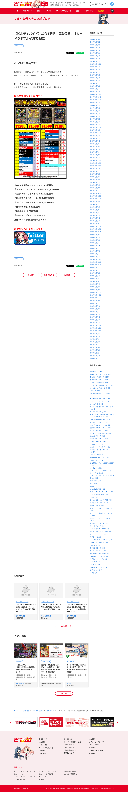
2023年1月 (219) (95, 157)
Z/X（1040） (94, 483)
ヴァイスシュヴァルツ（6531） (100, 382)
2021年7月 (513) (95, 207)
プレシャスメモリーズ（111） (99, 494)
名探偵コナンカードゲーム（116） (101, 428)
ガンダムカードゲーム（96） (99, 422)
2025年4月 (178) (95, 83)
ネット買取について (70, 747)
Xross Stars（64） (96, 481)
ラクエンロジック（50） (98, 548)
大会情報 (42, 742)
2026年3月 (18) (95, 53)
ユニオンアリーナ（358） (98, 436)
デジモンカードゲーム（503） (99, 439)
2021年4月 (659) (95, 215)
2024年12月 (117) (95, 94)
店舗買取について (69, 745)
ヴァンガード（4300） (97, 404)
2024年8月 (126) (95, 105)
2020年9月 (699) (95, 234)
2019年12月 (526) (95, 259)
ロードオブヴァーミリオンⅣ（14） (101, 540)
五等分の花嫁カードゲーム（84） (100, 398)
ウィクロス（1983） (96, 468)
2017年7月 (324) (95, 339)
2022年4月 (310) (95, 182)
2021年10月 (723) (95, 199)
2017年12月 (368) (95, 325)
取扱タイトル (27, 11)
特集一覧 (92, 748)
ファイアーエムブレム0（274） (100, 503)
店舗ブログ (50, 711)
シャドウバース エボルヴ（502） (100, 401)
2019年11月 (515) (95, 262)
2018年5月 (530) (95, 311)
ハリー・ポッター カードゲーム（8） (102, 492)
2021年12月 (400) (95, 193)
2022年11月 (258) (95, 163)
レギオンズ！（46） (96, 570)
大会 (38, 11)
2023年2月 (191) (95, 155)
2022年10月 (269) (95, 166)
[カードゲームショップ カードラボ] (23, 5)
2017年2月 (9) (94, 353)
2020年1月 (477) (95, 256)
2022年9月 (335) (95, 168)
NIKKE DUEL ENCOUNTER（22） (100, 457)
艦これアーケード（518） (98, 534)
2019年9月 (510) (95, 267)
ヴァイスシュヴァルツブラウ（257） (101, 385)
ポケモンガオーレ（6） (97, 564)
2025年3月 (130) (95, 86)
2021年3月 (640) (95, 218)
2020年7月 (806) (95, 240)
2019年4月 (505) (95, 281)
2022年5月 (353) (95, 179)
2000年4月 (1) (94, 358)
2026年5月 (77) (95, 47)
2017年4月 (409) (95, 347)
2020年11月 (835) (95, 229)
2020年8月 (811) (95, 237)
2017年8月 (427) (95, 336)
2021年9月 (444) (95, 201)
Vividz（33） (94, 486)
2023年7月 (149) (95, 141)
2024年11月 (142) (95, 97)
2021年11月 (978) (95, 196)
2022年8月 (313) (95, 171)
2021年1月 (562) (95, 223)
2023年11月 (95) (95, 130)
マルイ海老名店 (20, 616)
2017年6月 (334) (95, 342)
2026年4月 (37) (95, 50)
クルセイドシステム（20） (98, 551)
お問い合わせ (27, 788)
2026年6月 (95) (95, 45)
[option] (26, 722)
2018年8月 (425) (95, 303)
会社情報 (17, 788)
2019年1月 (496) (95, 290)
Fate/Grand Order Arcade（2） (100, 553)
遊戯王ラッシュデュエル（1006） (100, 374)
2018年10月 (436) (95, 298)
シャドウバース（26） (97, 562)
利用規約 (92, 753)
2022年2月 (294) (95, 188)
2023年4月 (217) (95, 149)
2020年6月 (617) (95, 243)
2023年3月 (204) (95, 152)
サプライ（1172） (96, 537)
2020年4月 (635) (95, 248)
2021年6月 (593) (95, 210)
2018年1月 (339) (95, 322)
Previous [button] (11, 722)
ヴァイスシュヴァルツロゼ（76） (100, 388)
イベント (48, 11)
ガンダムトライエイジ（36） (99, 523)
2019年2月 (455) (95, 287)
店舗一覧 (26, 711)
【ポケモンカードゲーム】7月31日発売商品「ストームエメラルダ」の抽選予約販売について (26, 608)
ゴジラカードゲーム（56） (98, 441)
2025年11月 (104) (95, 64)
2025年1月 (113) (95, 91)
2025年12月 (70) (95, 61)
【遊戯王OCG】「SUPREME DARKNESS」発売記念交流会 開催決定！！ (26, 668)
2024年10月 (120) (95, 100)
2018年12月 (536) (95, 292)
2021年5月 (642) (95, 212)
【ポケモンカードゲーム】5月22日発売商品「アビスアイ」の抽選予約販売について (51, 608)
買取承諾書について (70, 750)
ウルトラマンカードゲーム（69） (100, 425)
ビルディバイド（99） (97, 444)
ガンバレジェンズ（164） (98, 526)
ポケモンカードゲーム (22, 601)
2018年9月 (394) (95, 300)
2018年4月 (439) (95, 314)
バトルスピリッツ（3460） (98, 412)
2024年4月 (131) (95, 116)
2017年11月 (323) (95, 328)
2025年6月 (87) (95, 78)
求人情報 (92, 739)
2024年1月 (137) (95, 124)
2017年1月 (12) (95, 355)
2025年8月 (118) (95, 72)
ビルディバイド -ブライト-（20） (100, 447)
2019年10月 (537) (95, 265)
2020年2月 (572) (95, 254)
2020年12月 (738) (95, 226)
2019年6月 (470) (95, 276)
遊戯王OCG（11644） (97, 371)
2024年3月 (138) (95, 119)
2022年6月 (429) (95, 177)
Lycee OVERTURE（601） (98, 489)
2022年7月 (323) (95, 174)
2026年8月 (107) (95, 39)
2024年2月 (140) (95, 122)
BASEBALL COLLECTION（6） (99, 556)
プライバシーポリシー (96, 750)
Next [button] (117, 722)
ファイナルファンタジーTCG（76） (101, 500)
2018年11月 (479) (95, 295)
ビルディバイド (19, 46)
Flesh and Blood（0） (97, 455)
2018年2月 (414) (95, 320)
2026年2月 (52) (95, 56)
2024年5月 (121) (95, 113)
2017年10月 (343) (95, 331)
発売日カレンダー (69, 753)
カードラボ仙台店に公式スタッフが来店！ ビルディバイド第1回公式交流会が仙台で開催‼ (77, 668)
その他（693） (94, 573)
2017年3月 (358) (95, 350)
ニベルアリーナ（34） (97, 460)
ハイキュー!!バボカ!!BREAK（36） (101, 433)
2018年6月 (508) (95, 309)
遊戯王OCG (19, 661)
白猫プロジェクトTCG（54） (99, 567)
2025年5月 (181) (95, 80)
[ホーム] (17, 11)
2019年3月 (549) (95, 284)
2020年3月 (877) (95, 251)
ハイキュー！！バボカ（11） (99, 559)
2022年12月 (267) (95, 160)
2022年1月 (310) (95, 190)
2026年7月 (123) (95, 42)
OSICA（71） (94, 497)
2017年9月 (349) (95, 333)
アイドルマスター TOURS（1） (100, 529)
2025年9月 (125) (95, 69)
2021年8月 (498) (95, 204)
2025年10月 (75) (95, 67)
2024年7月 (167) (95, 108)
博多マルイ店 (20, 683)
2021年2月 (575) (95, 221)
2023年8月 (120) (95, 138)
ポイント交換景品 (95, 745)
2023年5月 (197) (95, 146)
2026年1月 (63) (95, 58)
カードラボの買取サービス (72, 742)
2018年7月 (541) (95, 306)
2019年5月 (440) (95, 278)
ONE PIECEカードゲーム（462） (100, 419)
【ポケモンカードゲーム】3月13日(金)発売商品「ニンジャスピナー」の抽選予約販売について (77, 608)
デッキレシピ (88, 11)
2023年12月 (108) (95, 127)
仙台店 (69, 683)
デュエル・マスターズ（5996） (100, 377)
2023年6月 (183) (95, 144)
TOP (17, 711)
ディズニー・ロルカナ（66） (99, 430)
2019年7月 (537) (95, 273)
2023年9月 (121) (95, 135)
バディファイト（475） (97, 505)
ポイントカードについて (96, 742)
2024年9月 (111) (95, 102)
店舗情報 (101, 11)
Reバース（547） (95, 391)
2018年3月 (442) (95, 317)
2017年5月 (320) (95, 344)
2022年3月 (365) (95, 185)
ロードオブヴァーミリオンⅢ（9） (101, 542)
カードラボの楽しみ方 (63, 11)
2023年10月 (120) (95, 133)
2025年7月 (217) (95, 75)
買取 (77, 11)
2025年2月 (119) (95, 89)
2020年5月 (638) (95, 245)
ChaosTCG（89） (95, 545)
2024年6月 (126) (95, 111)
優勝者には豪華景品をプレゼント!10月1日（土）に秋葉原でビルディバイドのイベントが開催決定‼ (50, 668)
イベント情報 (43, 745)
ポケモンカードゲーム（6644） (100, 380)
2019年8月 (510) (95, 270)
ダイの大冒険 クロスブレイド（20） (101, 531)
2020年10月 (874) (95, 232)
